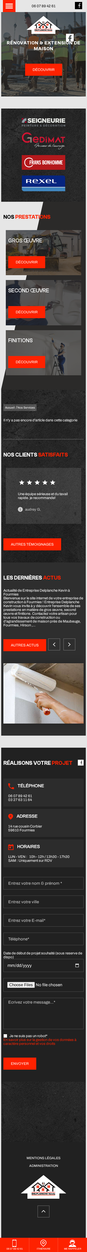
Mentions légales (43, 1158)
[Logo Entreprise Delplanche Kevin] (43, 25)
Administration (43, 1166)
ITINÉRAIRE (44, 1248)
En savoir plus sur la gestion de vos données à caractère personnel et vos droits (39, 1042)
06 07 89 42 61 (44, 6)
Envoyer (20, 1064)
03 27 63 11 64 (20, 800)
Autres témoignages (32, 544)
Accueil (10, 407)
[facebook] (78, 8)
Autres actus (25, 645)
